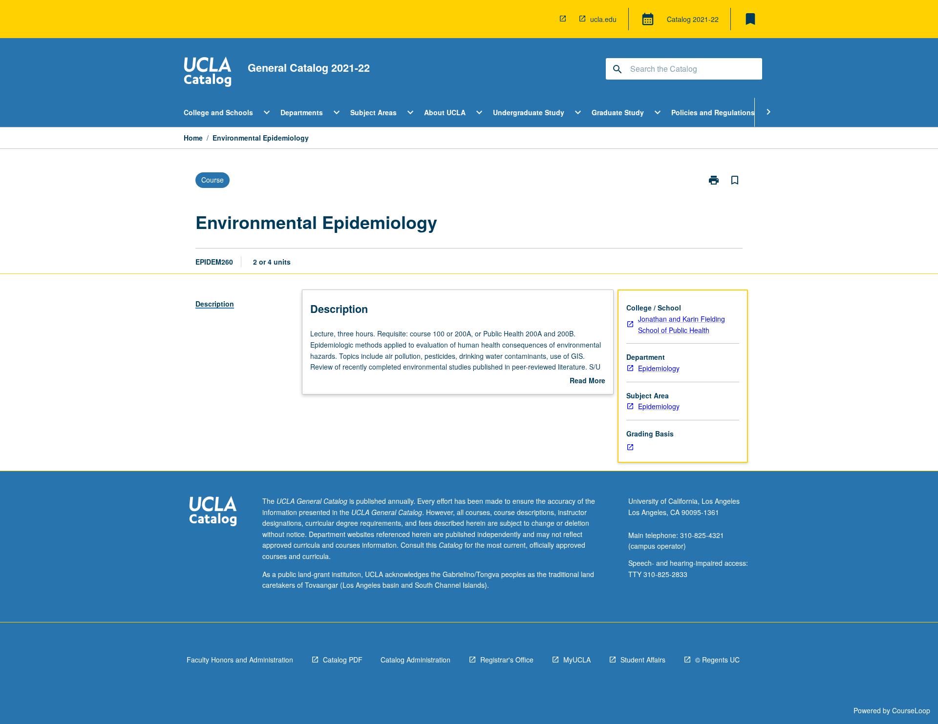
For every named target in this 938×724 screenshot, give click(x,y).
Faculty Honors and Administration (240, 659)
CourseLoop (911, 710)
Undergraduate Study (528, 112)
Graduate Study (618, 112)
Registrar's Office (506, 659)
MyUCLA (577, 659)
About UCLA (445, 112)
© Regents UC (717, 659)
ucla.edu (603, 19)
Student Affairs (642, 659)
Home (193, 138)
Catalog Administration (415, 659)
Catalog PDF (342, 659)
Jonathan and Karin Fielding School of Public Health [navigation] (681, 324)
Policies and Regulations (713, 112)
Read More (587, 380)
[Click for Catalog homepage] (207, 73)
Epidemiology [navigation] (659, 368)
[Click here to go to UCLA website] (213, 512)
